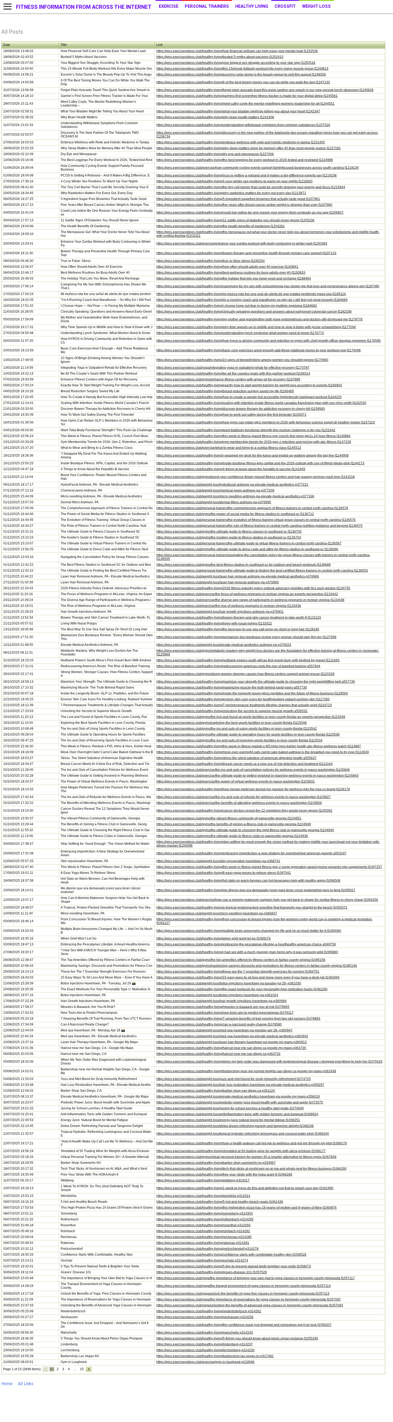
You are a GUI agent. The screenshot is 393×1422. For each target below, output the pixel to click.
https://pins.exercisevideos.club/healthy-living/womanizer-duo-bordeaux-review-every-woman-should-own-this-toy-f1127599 (246, 637)
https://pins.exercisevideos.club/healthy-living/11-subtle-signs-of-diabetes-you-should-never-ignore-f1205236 (235, 220)
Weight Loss (316, 6)
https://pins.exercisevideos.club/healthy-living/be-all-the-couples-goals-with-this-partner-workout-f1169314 (233, 373)
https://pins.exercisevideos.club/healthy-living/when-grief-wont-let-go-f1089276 (213, 938)
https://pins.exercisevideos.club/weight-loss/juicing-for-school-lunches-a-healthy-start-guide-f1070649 (230, 1108)
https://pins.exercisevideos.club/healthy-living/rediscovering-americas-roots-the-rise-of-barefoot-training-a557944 (238, 666)
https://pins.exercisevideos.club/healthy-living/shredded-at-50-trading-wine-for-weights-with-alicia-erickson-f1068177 (241, 1151)
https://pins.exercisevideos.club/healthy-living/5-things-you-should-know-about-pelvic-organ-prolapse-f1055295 (237, 1338)
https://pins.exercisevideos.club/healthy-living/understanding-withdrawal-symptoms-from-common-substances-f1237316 (243, 125)
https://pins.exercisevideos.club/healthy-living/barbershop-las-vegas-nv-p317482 (214, 1356)
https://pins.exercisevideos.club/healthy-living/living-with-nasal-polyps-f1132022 (214, 623)
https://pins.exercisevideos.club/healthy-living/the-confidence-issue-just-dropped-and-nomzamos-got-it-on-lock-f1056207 (244, 1325)
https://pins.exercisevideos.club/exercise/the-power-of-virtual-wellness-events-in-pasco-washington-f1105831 (235, 781)
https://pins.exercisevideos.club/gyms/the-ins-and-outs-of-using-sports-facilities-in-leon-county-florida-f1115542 (236, 728)
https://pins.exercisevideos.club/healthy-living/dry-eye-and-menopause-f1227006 (215, 154)
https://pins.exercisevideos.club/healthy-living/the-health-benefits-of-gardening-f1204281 (220, 226)
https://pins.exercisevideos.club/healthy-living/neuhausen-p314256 (204, 1317)
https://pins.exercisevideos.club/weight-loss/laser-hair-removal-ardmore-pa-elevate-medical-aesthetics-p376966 (237, 576)
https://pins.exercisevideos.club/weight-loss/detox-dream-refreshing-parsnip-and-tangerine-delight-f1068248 (235, 1126)
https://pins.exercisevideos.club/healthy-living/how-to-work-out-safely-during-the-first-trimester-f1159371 (231, 415)
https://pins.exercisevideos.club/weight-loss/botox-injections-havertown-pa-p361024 (217, 995)
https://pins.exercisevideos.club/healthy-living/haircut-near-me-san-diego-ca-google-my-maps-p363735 (231, 1048)
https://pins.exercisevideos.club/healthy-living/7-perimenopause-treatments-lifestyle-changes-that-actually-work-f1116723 (244, 705)
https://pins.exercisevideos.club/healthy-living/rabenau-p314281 (202, 1243)
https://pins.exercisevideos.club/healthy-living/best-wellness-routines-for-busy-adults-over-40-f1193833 (230, 272)
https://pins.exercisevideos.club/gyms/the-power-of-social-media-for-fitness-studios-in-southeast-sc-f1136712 (235, 514)
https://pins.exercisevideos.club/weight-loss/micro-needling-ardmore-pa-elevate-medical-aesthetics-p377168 (235, 496)
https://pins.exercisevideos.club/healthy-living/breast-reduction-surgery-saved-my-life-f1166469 (225, 391)
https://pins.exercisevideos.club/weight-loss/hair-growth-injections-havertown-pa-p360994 (221, 1001)
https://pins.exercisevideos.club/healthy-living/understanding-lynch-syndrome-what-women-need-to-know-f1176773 (240, 333)
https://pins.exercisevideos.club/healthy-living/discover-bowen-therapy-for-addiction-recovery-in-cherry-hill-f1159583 (240, 409)
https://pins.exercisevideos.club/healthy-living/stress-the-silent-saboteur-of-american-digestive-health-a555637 (236, 758)
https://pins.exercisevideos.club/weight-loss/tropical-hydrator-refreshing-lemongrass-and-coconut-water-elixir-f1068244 (242, 1134)
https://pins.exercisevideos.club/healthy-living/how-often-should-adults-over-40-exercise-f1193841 (227, 267)
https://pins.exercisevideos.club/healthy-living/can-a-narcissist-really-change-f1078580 (219, 1024)
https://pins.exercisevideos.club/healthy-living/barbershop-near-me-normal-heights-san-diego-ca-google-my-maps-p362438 (246, 1071)
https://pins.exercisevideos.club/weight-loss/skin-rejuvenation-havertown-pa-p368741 (218, 861)
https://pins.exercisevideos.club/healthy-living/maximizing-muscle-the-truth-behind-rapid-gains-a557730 (231, 687)
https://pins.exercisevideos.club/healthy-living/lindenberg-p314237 (204, 1344)
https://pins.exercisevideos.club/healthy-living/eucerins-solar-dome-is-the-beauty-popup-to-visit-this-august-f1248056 (241, 74)
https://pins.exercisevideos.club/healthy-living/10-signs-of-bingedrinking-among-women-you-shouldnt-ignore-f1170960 (242, 360)
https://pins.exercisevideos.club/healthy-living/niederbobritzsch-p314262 (208, 1311)
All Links (25, 1383)
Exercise (168, 6)
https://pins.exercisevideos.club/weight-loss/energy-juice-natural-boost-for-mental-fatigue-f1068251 (228, 1120)
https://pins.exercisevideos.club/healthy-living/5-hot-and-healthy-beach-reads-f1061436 (219, 1202)
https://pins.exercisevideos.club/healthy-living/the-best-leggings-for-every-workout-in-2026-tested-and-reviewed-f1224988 (244, 160)
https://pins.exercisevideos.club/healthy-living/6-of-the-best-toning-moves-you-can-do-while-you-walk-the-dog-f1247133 (243, 82)
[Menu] (6, 6)
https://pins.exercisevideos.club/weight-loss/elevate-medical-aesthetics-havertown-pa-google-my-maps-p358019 (238, 1096)
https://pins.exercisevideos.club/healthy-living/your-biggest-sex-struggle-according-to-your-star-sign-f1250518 (235, 63)
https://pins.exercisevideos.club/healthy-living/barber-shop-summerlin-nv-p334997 (216, 1163)
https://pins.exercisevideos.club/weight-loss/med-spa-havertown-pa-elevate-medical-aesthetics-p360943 (232, 1036)
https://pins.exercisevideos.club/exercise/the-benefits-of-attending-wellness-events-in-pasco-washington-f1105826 (239, 803)
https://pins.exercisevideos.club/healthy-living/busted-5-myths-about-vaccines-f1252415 (219, 57)
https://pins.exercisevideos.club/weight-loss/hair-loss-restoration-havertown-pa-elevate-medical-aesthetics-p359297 (240, 1085)
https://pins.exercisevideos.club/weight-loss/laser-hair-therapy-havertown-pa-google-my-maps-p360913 (231, 1042)
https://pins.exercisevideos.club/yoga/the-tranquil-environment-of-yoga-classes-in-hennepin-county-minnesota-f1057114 (243, 1286)
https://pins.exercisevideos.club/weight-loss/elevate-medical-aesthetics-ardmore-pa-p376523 (223, 645)
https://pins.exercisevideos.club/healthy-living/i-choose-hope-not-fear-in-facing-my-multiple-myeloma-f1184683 (236, 306)
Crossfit (285, 6)
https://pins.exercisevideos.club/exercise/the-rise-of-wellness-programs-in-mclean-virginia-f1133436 (228, 606)
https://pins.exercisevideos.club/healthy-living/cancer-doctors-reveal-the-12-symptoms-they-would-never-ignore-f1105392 (244, 810)
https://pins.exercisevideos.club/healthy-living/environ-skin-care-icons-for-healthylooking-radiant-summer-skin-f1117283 (243, 699)
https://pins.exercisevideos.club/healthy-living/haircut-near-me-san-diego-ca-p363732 (218, 1054)
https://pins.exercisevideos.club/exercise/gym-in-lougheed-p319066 (205, 1362)
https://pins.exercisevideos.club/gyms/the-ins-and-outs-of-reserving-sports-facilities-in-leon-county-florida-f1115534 (239, 740)
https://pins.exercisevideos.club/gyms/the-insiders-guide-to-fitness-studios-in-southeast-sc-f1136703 (228, 537)
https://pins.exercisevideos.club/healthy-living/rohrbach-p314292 (203, 1231)
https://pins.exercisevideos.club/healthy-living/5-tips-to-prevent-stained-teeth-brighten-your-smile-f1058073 (233, 1266)
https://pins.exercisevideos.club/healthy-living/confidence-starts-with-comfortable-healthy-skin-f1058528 (231, 1254)
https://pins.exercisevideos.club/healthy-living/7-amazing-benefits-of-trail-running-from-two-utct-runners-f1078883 (238, 1018)
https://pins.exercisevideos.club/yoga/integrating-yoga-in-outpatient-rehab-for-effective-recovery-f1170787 (232, 368)
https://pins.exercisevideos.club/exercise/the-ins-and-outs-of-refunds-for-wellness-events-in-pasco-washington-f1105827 (243, 797)
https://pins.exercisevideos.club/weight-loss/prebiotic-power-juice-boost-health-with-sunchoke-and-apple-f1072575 (239, 1102)
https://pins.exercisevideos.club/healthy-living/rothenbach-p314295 (204, 1219)
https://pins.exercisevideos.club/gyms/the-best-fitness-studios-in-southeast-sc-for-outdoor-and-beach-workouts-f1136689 (243, 565)
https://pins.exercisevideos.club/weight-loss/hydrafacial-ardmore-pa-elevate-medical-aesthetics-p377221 (232, 484)
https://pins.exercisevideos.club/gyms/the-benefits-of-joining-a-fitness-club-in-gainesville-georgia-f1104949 (233, 824)
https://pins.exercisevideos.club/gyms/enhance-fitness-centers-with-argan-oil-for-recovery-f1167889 (228, 379)
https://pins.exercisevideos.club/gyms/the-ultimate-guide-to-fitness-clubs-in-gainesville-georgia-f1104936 (232, 836)
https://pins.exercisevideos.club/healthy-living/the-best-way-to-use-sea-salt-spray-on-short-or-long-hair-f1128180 (237, 629)
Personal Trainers (207, 6)
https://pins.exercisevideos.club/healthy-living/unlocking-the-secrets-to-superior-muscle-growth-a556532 (231, 711)
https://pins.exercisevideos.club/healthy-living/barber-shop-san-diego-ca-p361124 (215, 1091)
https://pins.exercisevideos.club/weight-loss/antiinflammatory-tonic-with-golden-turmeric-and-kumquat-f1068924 (237, 1114)
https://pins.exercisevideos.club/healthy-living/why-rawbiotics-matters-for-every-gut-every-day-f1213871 (231, 193)
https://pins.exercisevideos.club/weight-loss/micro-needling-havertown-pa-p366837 (216, 913)
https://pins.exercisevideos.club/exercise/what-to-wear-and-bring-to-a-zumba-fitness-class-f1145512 (228, 448)
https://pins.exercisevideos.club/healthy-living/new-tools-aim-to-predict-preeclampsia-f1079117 (225, 1013)
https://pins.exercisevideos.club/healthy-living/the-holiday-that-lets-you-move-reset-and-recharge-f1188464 (233, 278)
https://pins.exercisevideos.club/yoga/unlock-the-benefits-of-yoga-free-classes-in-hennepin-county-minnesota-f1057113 (242, 1293)
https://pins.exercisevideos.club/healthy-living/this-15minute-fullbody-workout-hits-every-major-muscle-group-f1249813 (242, 68)
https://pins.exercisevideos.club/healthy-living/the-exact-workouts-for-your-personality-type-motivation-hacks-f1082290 (242, 989)
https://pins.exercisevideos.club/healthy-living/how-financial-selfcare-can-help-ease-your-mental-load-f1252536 (237, 51)
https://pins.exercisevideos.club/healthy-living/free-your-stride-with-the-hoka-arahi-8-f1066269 (224, 1174)
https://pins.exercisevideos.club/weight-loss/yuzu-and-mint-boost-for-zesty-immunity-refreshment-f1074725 (233, 1079)
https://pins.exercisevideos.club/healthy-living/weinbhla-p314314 (203, 1196)
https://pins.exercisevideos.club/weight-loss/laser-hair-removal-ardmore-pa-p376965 (217, 582)
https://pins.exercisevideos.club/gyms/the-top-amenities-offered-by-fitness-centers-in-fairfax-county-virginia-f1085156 (240, 960)
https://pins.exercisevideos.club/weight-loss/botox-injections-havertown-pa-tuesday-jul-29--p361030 (228, 983)
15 (82, 1369)
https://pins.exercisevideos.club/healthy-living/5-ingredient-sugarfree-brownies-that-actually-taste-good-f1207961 (238, 199)
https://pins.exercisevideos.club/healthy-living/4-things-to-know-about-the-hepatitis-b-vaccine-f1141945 (230, 469)
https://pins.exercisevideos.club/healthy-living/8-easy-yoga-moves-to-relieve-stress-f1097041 (223, 873)
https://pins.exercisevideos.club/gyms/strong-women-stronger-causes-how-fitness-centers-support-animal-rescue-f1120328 (245, 674)
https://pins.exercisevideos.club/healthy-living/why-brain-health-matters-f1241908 (215, 117)
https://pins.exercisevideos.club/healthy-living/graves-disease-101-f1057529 (211, 1272)
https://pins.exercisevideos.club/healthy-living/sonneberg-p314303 (204, 1213)
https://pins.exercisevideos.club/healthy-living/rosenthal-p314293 (203, 1225)
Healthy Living (251, 6)
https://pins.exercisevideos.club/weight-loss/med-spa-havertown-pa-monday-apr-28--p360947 (224, 1030)
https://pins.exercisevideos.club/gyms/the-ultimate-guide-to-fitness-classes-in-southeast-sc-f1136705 (229, 531)
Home (7, 1383)
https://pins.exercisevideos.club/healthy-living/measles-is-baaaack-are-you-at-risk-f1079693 (222, 1007)
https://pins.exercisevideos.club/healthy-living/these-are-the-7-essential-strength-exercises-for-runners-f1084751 (237, 971)
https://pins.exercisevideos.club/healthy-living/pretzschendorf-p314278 (207, 1249)
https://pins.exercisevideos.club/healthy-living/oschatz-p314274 (202, 1260)
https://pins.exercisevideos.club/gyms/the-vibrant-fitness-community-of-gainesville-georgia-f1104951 (228, 818)
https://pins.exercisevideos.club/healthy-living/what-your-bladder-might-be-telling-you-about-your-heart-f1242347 (238, 111)
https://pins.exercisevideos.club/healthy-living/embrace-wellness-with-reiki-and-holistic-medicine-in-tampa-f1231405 (240, 142)
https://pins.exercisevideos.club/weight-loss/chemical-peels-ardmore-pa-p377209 (215, 490)
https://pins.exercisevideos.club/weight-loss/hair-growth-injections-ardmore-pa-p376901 (220, 612)
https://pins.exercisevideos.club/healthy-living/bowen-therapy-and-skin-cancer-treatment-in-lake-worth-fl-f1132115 (238, 617)
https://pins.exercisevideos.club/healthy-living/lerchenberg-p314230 (205, 1350)
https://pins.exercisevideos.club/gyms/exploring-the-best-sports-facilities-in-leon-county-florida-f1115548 (231, 723)
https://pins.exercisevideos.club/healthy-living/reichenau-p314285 (204, 1237)
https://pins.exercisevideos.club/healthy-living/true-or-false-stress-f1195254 (210, 261)
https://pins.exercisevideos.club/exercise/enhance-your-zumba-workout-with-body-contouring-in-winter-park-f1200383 (241, 243)
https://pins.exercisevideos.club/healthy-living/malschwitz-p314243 (204, 1332)
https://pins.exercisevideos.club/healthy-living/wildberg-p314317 (202, 1180)
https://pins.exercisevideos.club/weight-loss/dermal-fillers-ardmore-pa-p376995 (213, 502)
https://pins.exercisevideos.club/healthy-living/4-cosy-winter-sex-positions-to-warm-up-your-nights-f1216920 (234, 181)
